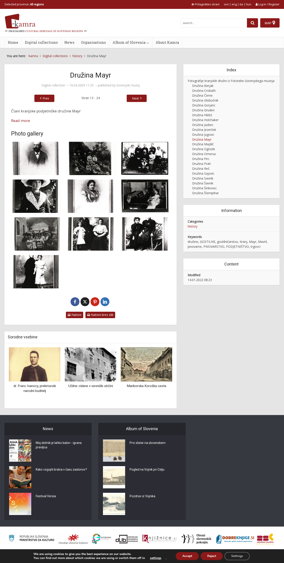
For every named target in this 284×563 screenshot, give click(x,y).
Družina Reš (200, 168)
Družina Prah (201, 164)
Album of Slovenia (129, 42)
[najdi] (252, 23)
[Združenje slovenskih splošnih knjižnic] (159, 539)
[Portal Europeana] (101, 539)
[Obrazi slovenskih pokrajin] (196, 539)
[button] (161, 376)
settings (155, 558)
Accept (187, 556)
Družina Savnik (202, 178)
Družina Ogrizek (203, 149)
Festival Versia (46, 496)
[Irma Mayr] (36, 196)
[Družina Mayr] (36, 234)
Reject (211, 556)
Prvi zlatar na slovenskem (148, 443)
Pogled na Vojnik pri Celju (147, 469)
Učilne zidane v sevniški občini (36, 386)
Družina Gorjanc (203, 105)
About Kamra (167, 42)
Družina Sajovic (203, 173)
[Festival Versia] (20, 504)
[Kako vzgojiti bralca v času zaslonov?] (20, 477)
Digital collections (41, 42)
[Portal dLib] (127, 539)
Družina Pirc (200, 159)
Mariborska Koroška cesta (92, 386)
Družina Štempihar (205, 193)
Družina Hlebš (202, 115)
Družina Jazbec (202, 125)
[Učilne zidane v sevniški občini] (36, 364)
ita (241, 4)
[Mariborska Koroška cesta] (92, 364)
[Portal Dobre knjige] (235, 539)
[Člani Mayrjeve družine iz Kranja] (145, 158)
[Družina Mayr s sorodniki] (90, 158)
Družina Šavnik (202, 183)
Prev (46, 98)
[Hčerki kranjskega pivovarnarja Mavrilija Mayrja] (145, 234)
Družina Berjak (202, 86)
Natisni (76, 315)
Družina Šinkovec (204, 188)
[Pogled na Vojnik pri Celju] (114, 477)
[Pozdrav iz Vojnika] (114, 504)
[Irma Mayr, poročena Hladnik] (145, 196)
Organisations (93, 42)
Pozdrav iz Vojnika (142, 496)
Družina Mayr (201, 139)
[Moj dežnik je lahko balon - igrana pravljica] (20, 450)
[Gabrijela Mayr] (36, 271)
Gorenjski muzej (128, 85)
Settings (237, 556)
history (192, 226)
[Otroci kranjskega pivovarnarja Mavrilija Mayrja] (90, 234)
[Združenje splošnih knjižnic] (265, 539)
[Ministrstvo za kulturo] (31, 539)
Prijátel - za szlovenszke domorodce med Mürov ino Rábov (148, 390)
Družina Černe (202, 95)
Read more (20, 120)
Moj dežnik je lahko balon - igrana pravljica (59, 445)
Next (135, 98)
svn (226, 4)
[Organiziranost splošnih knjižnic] (73, 539)
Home (13, 42)
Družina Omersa (204, 154)
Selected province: (24, 4)
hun (248, 4)
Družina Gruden (203, 110)
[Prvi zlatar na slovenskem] (114, 450)
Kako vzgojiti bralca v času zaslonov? (61, 469)
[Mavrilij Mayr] (36, 158)
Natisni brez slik (101, 315)
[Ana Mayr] (90, 196)
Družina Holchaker (205, 120)
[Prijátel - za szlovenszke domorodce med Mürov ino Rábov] (148, 364)
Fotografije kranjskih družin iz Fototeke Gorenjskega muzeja (231, 81)
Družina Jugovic (203, 134)
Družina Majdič (203, 144)
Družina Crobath (204, 90)
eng (234, 4)
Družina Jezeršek (204, 130)
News (69, 42)
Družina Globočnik (205, 100)
